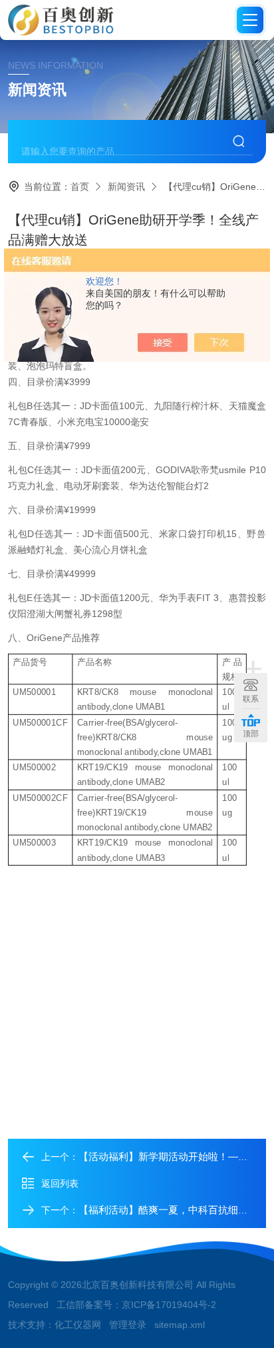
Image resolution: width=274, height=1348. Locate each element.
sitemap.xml (179, 1324)
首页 (79, 186)
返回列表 (59, 1183)
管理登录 (127, 1324)
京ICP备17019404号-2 (169, 1304)
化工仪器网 (78, 1324)
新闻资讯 (126, 186)
